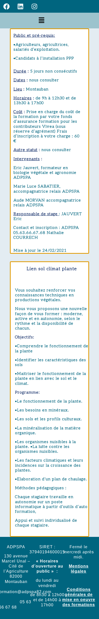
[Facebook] (6, 6)
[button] (42, 20)
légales (78, 571)
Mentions (79, 566)
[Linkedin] (20, 6)
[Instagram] (34, 6)
